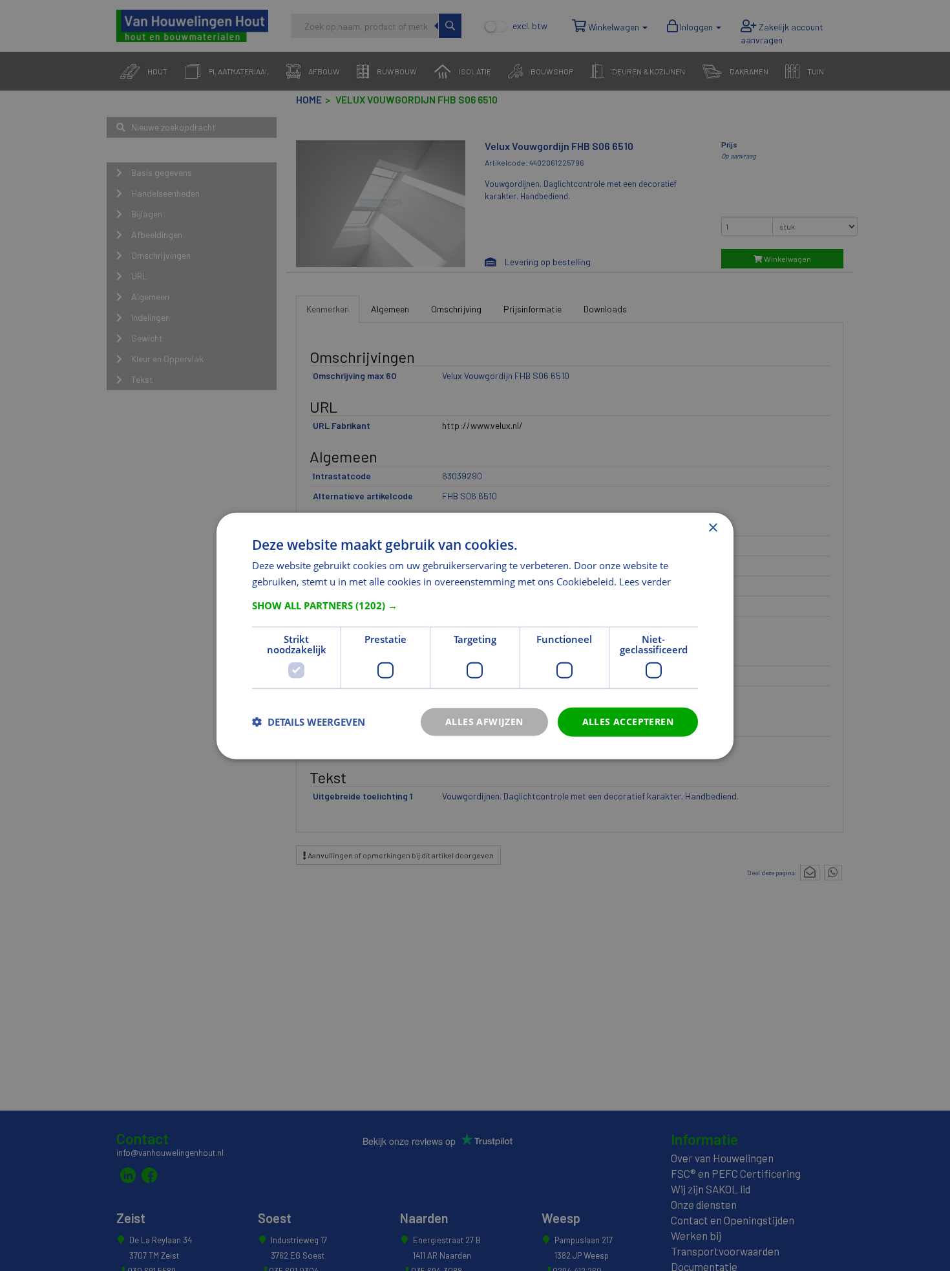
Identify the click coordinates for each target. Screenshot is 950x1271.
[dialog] (475, 635)
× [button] (712, 527)
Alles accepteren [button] (627, 721)
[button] (475, 605)
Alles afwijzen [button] (484, 721)
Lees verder (645, 580)
